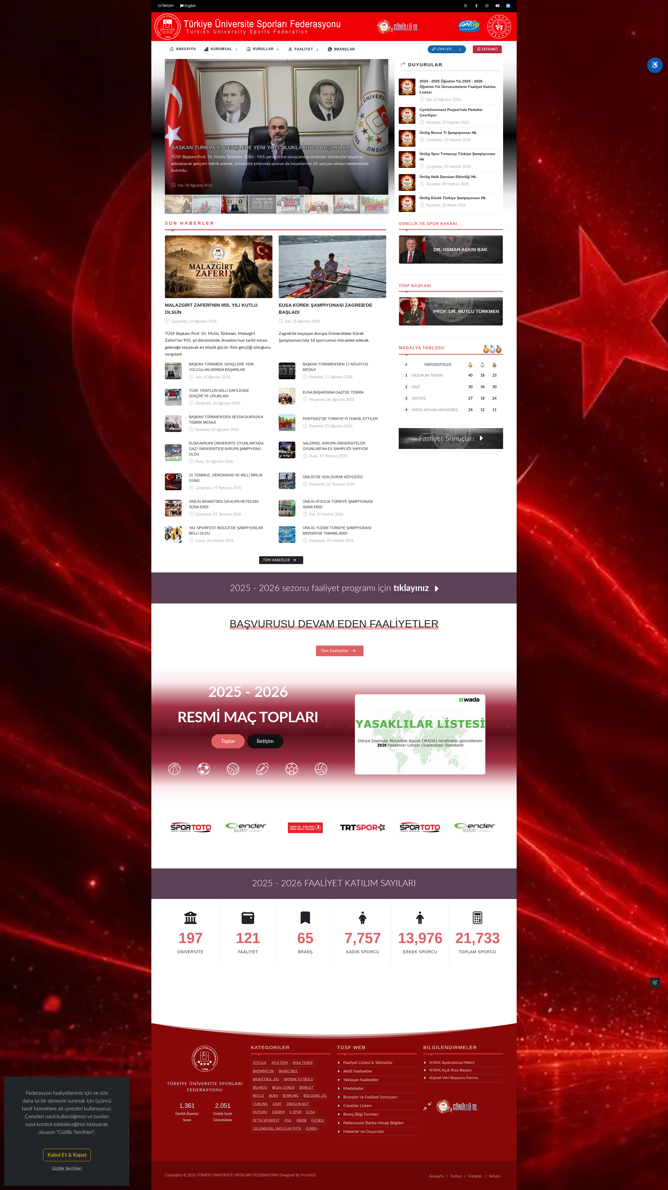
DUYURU (260, 1112)
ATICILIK (260, 1063)
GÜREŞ (311, 1128)
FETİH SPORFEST (266, 1120)
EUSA (310, 1112)
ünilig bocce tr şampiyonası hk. (449, 133)
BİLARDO (260, 1088)
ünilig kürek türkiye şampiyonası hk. (453, 198)
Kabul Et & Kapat (66, 1155)
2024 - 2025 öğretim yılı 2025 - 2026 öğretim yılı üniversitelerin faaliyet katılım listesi (458, 86)
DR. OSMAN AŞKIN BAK (460, 249)
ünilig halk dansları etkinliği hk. (448, 177)
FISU (288, 1120)
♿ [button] (655, 65)
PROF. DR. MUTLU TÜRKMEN (466, 311)
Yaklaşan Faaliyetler (361, 1080)
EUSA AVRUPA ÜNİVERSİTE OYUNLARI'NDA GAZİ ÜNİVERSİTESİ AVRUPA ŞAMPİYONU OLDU (226, 448)
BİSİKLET (306, 1088)
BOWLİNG (291, 1096)
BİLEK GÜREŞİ (283, 1088)
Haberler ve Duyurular (363, 1131)
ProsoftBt (308, 1175)
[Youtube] (497, 6)
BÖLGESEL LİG (315, 1096)
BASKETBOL (288, 1071)
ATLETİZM (279, 1063)
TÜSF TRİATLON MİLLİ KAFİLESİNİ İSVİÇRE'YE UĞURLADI (244, 154)
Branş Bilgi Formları (361, 1114)
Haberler (475, 1176)
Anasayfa (436, 1176)
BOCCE (258, 1096)
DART (277, 1104)
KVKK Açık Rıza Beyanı (451, 1070)
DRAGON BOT (298, 1104)
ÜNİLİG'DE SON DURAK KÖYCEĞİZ (333, 477)
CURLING (260, 1104)
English (190, 6)
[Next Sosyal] (508, 6)
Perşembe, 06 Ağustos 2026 (200, 185)
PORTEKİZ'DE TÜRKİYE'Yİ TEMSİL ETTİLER (340, 419)
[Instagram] (487, 6)
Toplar (228, 741)
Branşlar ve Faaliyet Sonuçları (370, 1097)
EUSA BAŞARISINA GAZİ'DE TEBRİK (333, 392)
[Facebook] (476, 6)
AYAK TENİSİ (303, 1063)
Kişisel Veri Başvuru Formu (454, 1078)
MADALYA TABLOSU (422, 348)
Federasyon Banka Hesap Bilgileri (373, 1123)
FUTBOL (317, 1120)
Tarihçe (456, 1176)
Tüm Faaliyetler (335, 651)
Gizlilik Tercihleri (67, 1168)
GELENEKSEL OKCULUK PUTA (277, 1128)
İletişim (168, 6)
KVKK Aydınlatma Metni (452, 1063)
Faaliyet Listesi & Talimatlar (368, 1063)
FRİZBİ (301, 1120)
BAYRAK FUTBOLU (298, 1079)
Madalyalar (353, 1088)
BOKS (273, 1096)
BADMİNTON (263, 1071)
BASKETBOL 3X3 (266, 1079)
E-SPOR (295, 1112)
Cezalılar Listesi (357, 1106)
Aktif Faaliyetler (357, 1071)
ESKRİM (278, 1112)
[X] (465, 6)
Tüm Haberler (277, 560)
